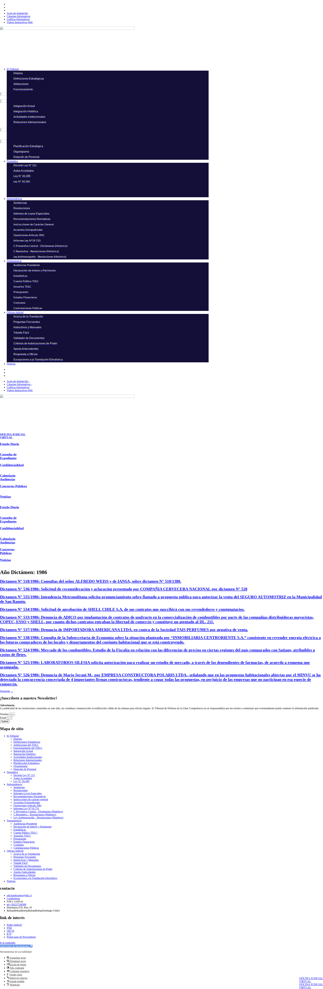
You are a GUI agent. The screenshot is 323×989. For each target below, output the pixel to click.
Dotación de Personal (24, 769)
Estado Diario (9, 444)
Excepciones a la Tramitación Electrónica (35, 878)
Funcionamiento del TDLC (27, 748)
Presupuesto (19, 838)
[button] (165, 69)
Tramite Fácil (20, 863)
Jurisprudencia (14, 784)
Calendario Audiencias (7, 477)
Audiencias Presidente (25, 823)
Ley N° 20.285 (21, 781)
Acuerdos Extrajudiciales (26, 802)
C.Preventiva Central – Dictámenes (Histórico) (38, 811)
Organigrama (20, 766)
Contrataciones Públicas (26, 847)
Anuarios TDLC (22, 835)
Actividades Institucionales (27, 757)
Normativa (12, 772)
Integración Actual (23, 751)
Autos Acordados (22, 778)
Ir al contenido (7, 942)
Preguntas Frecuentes (24, 856)
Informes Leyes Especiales (27, 793)
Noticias (5, 496)
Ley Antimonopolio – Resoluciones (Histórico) (38, 817)
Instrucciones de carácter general (30, 799)
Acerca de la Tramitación (26, 853)
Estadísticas (19, 829)
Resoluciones (20, 790)
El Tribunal (13, 735)
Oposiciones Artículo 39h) (27, 805)
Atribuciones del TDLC (26, 745)
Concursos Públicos (13, 486)
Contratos (18, 844)
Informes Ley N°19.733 (26, 808)
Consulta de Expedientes (8, 456)
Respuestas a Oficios (24, 875)
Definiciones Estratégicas (26, 741)
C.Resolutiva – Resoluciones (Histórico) (34, 814)
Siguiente (6, 691)
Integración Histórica (24, 754)
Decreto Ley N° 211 (24, 775)
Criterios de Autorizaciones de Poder (32, 869)
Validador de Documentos (27, 866)
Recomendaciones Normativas (29, 796)
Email (3, 717)
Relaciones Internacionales (27, 760)
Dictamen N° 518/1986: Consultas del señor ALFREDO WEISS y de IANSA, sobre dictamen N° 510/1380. (90, 581)
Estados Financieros (24, 841)
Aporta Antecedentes (24, 872)
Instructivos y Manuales (26, 860)
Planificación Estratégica (26, 763)
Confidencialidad (12, 465)
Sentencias (19, 787)
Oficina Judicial (15, 850)
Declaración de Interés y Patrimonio (32, 826)
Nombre (4, 714)
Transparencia (14, 820)
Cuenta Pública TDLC (25, 832)
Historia (17, 738)
